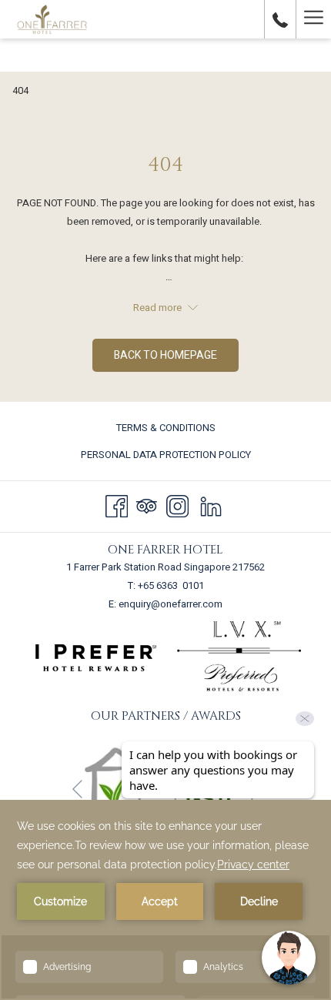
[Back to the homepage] (52, 19)
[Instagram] (177, 505)
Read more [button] (158, 307)
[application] (165, 900)
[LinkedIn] (211, 505)
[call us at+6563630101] (280, 19)
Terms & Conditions (166, 427)
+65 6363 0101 (171, 585)
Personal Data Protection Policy (166, 454)
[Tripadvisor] (146, 505)
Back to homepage (165, 355)
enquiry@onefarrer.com (170, 604)
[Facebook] (116, 505)
